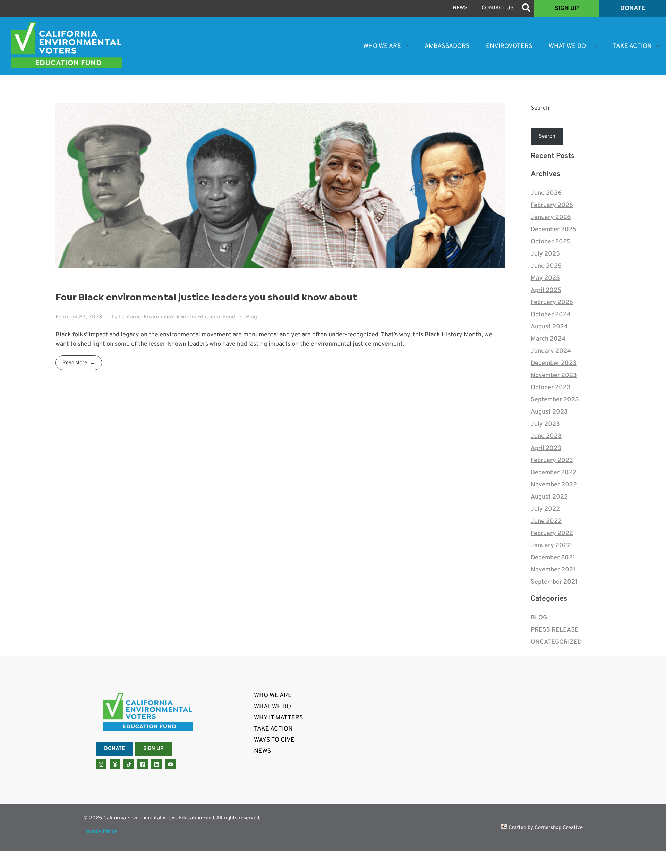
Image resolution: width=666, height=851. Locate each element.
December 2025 (554, 230)
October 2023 (551, 388)
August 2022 (549, 497)
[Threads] (115, 764)
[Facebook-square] (142, 764)
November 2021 (553, 570)
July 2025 (545, 254)
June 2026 (546, 193)
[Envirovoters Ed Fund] (66, 44)
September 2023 (555, 400)
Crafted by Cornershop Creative (546, 828)
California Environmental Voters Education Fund (178, 317)
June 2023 (546, 436)
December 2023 (554, 363)
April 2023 (546, 448)
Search (540, 108)
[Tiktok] (128, 764)
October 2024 (551, 315)
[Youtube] (170, 764)
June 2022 (546, 521)
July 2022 (545, 509)
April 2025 (546, 290)
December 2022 (554, 473)
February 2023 (552, 461)
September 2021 (554, 582)
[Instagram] (101, 764)
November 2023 (554, 375)
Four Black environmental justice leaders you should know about (206, 298)
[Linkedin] (156, 764)
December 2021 (553, 558)
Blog (251, 317)
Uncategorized (556, 642)
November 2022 (554, 485)
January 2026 (551, 218)
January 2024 (551, 351)
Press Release (555, 630)
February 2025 (552, 303)
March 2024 (548, 339)
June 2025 (546, 266)
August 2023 (549, 412)
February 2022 (552, 533)
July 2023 (545, 424)
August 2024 (549, 327)
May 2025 (545, 278)
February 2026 (552, 205)
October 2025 (551, 242)
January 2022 (551, 546)
